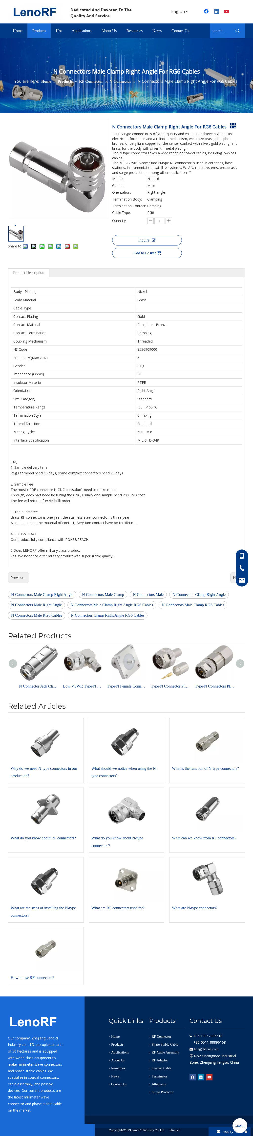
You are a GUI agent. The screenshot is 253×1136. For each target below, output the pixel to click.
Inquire (143, 240)
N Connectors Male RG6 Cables (36, 615)
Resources (118, 1068)
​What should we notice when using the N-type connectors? (124, 772)
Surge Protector (163, 1092)
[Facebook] (193, 1077)
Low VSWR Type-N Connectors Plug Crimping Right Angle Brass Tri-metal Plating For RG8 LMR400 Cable (82, 686)
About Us (118, 1060)
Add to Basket (144, 253)
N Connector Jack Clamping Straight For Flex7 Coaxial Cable (38, 686)
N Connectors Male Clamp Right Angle (42, 594)
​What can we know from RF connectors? (204, 838)
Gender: (118, 185)
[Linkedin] (217, 12)
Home (115, 1036)
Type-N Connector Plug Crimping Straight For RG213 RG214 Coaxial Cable (170, 686)
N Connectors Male (148, 594)
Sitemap (174, 1130)
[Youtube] (227, 12)
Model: (117, 178)
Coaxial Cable (161, 1068)
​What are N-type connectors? (194, 908)
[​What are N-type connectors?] (207, 879)
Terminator (159, 1076)
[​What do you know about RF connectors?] (46, 810)
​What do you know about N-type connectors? (117, 842)
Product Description (28, 272)
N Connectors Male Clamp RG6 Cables (193, 605)
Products (117, 1044)
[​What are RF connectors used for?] (126, 879)
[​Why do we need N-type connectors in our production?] (46, 740)
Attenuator (159, 1084)
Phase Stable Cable (165, 1044)
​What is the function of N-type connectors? (205, 768)
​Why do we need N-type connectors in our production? (44, 772)
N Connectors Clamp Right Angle (199, 594)
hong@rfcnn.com (206, 1049)
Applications (120, 1052)
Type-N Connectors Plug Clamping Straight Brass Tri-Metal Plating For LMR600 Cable (214, 686)
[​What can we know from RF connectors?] (207, 810)
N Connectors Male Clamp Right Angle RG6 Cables (112, 605)
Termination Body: (127, 199)
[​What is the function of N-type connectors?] (207, 740)
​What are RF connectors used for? (118, 908)
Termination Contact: (129, 205)
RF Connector (161, 1036)
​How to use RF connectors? (32, 977)
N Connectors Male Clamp (103, 594)
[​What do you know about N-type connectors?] (126, 810)
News (115, 1076)
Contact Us (118, 1084)
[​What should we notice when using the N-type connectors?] (126, 740)
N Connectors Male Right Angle (36, 605)
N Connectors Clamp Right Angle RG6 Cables (107, 615)
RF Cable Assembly (165, 1052)
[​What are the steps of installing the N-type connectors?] (46, 879)
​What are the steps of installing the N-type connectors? (43, 911)
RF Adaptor (160, 1060)
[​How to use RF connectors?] (46, 949)
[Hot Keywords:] (237, 30)
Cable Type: (121, 212)
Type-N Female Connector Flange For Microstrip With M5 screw (126, 686)
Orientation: (121, 192)
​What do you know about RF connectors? (43, 838)
